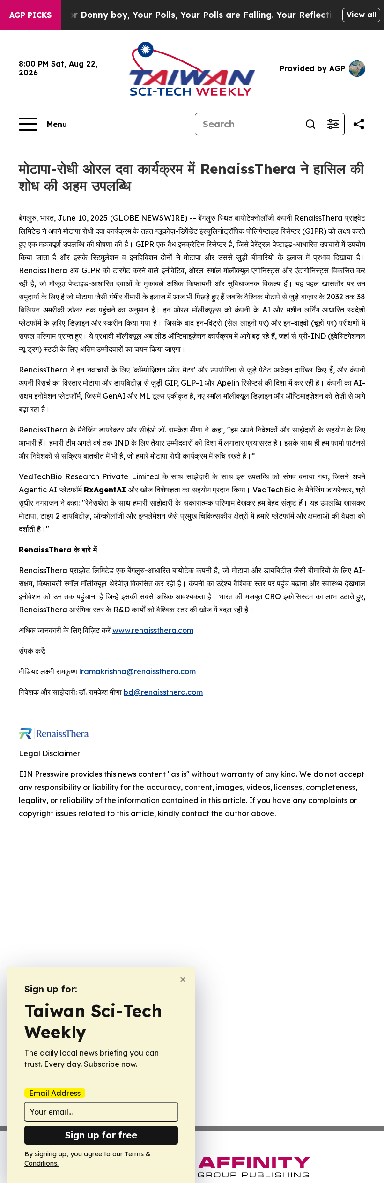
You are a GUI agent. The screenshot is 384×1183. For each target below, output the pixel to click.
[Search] (310, 124)
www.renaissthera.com (152, 630)
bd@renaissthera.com (163, 692)
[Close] (182, 979)
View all (361, 14)
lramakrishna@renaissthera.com (137, 671)
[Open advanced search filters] (333, 124)
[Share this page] (358, 124)
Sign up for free (101, 1135)
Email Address (55, 1093)
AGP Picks (30, 15)
